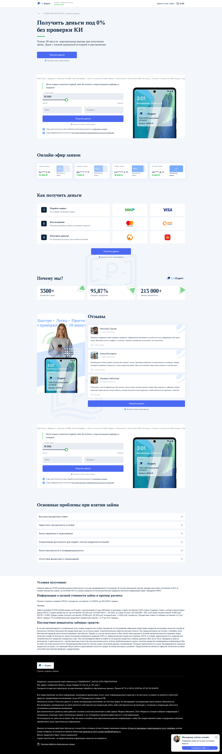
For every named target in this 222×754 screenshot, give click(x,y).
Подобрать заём (198, 748)
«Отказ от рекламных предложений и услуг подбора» (151, 728)
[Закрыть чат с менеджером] (216, 737)
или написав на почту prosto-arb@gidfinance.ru (100, 731)
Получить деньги (57, 55)
